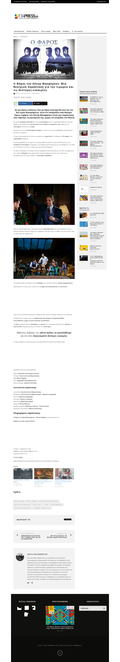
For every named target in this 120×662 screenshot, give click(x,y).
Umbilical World (96, 187)
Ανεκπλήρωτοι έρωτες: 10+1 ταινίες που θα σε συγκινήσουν (30, 537)
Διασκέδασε (16, 97)
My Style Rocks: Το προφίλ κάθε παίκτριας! (57, 536)
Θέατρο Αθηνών (31, 501)
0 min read (28, 97)
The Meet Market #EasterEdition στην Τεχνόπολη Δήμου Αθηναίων (96, 121)
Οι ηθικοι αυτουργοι (20, 1)
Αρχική (15, 36)
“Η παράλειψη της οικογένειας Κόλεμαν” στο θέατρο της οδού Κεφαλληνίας (63, 481)
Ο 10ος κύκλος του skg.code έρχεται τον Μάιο (97, 223)
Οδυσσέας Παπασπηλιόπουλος (22, 508)
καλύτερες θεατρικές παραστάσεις (49, 501)
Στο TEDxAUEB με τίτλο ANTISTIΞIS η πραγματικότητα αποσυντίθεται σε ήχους (97, 260)
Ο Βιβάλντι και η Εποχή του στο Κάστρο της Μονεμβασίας (96, 99)
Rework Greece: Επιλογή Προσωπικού (96, 247)
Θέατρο (22, 97)
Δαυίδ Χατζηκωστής (23, 93)
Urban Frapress (33, 31)
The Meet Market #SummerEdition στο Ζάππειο (96, 166)
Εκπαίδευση (19, 31)
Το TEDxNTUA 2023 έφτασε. (97, 214)
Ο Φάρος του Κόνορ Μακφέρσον (53, 504)
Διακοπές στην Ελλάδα (48, 1)
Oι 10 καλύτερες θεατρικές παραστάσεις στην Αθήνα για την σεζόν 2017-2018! (43, 481)
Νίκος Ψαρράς (37, 504)
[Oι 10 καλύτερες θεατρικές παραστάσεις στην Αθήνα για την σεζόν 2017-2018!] (43, 473)
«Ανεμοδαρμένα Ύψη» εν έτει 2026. (96, 132)
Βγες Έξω (56, 31)
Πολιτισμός (46, 31)
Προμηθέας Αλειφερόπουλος (42, 508)
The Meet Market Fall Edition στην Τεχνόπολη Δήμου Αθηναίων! (97, 155)
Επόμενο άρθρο (62, 533)
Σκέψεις (66, 31)
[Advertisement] (77, 16)
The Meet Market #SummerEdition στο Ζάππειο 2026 (97, 110)
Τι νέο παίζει (77, 31)
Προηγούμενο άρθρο (27, 533)
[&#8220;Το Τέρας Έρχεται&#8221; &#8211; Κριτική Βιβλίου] (23, 473)
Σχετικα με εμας (34, 1)
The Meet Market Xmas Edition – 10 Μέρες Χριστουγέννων (96, 144)
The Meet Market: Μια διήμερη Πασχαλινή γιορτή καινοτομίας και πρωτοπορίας (97, 235)
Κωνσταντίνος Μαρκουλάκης (22, 504)
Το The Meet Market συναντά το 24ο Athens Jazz (96, 178)
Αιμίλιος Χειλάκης (19, 501)
